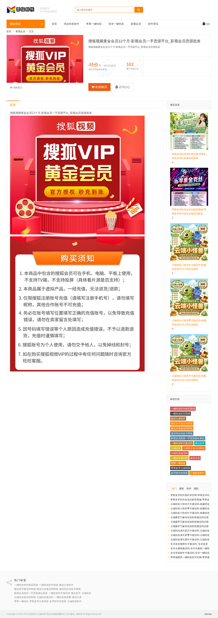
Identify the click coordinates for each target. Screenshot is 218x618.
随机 (196, 488)
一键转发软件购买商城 (183, 408)
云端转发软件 (197, 473)
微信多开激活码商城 (181, 423)
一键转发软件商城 (180, 413)
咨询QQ (124, 87)
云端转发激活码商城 (194, 448)
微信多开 (200, 443)
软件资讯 (153, 23)
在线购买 (101, 87)
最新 (181, 488)
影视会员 (136, 23)
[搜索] (138, 10)
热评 (188, 488)
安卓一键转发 (116, 23)
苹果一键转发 (94, 23)
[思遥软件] (21, 12)
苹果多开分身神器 (180, 468)
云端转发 (176, 448)
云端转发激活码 (179, 453)
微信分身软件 (178, 418)
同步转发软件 (71, 23)
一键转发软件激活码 (181, 443)
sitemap (208, 614)
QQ (208, 24)
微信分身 (195, 458)
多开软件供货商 (179, 473)
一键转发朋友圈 (179, 458)
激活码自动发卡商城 (181, 433)
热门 (174, 488)
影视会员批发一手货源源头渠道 (187, 438)
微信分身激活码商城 (181, 428)
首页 (54, 23)
